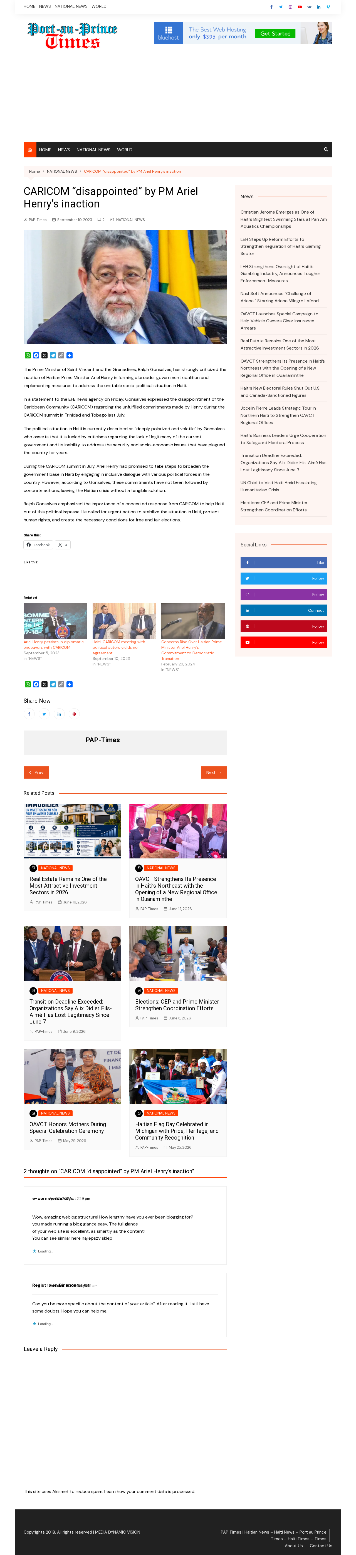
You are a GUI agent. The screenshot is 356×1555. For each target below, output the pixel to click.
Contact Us (321, 1546)
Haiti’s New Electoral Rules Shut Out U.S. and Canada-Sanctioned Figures (280, 391)
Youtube (300, 7)
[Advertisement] (178, 100)
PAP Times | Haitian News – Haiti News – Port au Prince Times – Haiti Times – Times (274, 1535)
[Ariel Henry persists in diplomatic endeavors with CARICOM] (55, 621)
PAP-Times (38, 219)
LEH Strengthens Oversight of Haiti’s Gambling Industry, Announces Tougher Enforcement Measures (280, 274)
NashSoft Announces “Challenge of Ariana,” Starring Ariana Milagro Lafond (280, 297)
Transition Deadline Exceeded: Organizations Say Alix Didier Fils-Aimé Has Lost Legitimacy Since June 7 (70, 1011)
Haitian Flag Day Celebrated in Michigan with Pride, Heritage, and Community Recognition (177, 1131)
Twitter (281, 7)
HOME (29, 6)
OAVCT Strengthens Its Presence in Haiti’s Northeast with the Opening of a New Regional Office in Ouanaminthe (176, 889)
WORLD (99, 6)
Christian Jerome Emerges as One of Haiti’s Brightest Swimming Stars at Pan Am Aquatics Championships (284, 219)
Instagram (290, 7)
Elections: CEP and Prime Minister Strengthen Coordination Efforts (177, 1005)
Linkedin (319, 7)
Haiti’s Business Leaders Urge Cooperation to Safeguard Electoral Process (283, 438)
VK (309, 7)
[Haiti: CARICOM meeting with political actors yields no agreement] (124, 621)
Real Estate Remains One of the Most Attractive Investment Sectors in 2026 (68, 886)
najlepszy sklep (97, 1238)
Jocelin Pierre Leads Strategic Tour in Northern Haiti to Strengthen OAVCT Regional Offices (278, 415)
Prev (39, 772)
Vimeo (328, 7)
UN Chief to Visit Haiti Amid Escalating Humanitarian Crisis (279, 486)
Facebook (271, 7)
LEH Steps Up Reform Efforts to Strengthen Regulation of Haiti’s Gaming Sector (281, 246)
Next (211, 772)
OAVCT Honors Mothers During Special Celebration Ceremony (67, 1127)
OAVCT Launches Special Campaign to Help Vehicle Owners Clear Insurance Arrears (279, 321)
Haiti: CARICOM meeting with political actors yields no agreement (119, 647)
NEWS (45, 6)
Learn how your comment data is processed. (149, 1491)
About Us (294, 1546)
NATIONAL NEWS (71, 6)
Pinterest (74, 713)
